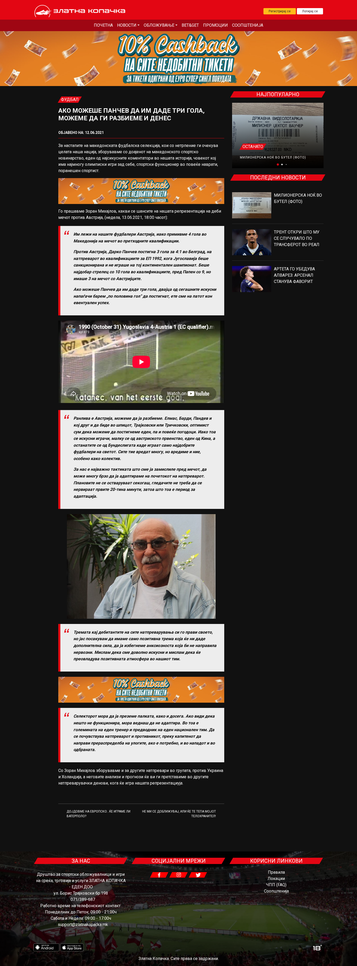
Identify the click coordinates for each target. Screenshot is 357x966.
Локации (276, 878)
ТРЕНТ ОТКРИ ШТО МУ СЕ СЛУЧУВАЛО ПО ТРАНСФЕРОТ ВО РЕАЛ (296, 238)
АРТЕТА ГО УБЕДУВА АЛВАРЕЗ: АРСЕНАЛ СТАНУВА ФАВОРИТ (294, 275)
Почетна (103, 25)
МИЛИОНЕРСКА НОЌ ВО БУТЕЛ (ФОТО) (273, 157)
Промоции (215, 25)
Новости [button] (126, 25)
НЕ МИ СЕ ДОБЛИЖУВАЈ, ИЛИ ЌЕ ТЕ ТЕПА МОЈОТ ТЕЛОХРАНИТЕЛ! (179, 814)
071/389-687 (83, 899)
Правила (276, 872)
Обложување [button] (159, 25)
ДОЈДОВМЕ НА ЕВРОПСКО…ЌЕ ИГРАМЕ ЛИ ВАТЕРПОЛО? (98, 814)
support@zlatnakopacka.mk (83, 924)
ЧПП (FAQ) (276, 884)
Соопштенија (247, 25)
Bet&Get (190, 25)
